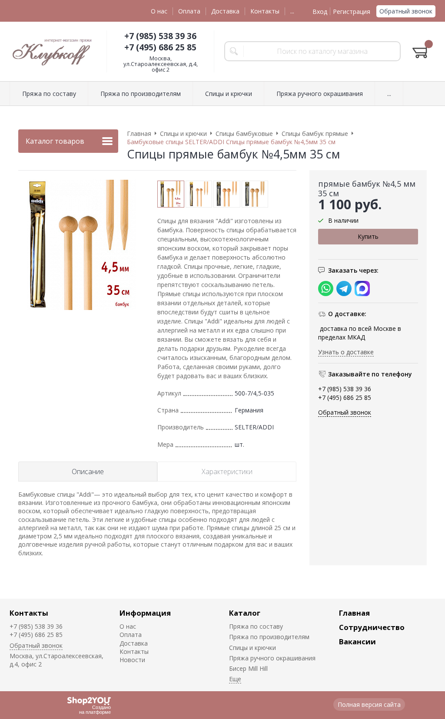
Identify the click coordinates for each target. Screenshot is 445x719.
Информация (145, 613)
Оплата (189, 11)
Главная (354, 613)
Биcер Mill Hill (248, 668)
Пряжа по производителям (269, 637)
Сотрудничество (372, 627)
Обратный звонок (405, 11)
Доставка (225, 11)
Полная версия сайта (369, 704)
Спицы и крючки (252, 647)
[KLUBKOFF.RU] (53, 51)
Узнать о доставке (346, 352)
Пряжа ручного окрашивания (272, 658)
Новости (132, 660)
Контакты (264, 11)
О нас (159, 11)
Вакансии (357, 641)
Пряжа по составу (256, 626)
